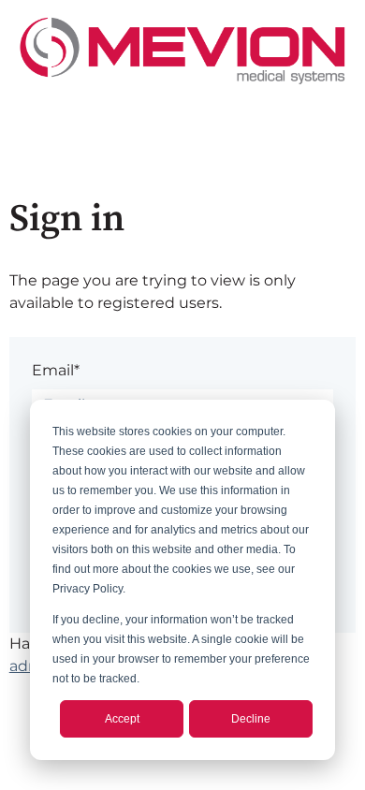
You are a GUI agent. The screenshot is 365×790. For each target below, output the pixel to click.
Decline (250, 718)
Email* (56, 370)
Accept (122, 718)
